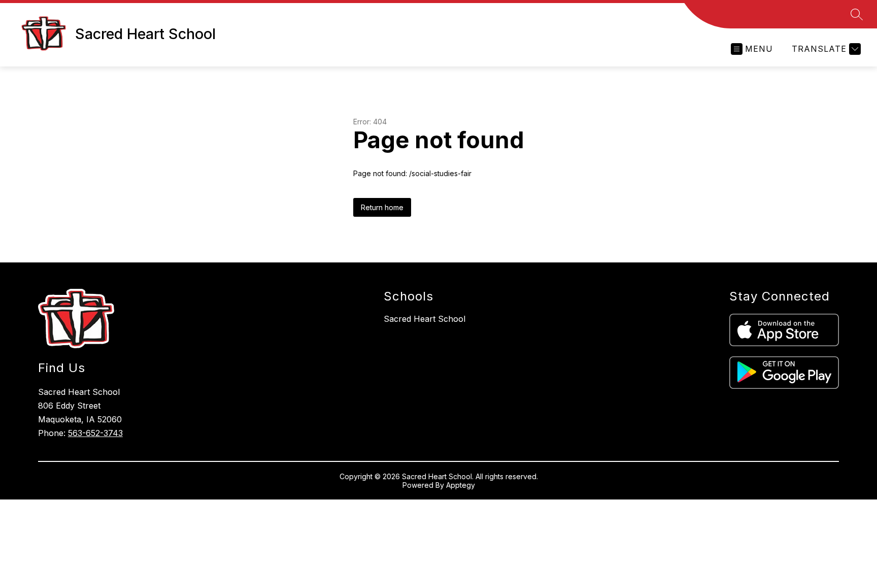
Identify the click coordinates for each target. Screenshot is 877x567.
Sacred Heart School (424, 319)
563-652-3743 (95, 433)
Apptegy (460, 485)
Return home (382, 207)
